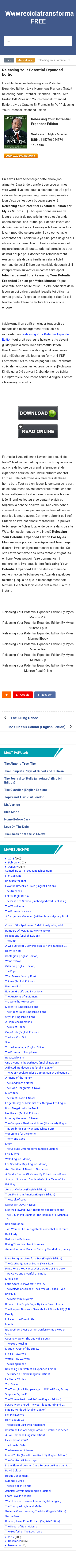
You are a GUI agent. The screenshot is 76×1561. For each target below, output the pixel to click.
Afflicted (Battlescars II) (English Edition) (29, 1067)
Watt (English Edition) (18, 1159)
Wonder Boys (13, 961)
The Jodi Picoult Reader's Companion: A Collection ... (37, 1072)
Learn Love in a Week (18, 1495)
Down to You (13, 950)
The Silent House (15, 1027)
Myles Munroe (25, 60)
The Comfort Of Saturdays (21, 1460)
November (15, 1545)
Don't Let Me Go (14, 1419)
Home (9, 60)
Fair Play (10, 1184)
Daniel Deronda (14, 1223)
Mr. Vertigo (12, 804)
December (14, 1541)
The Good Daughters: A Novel (23, 1088)
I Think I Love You (15, 1353)
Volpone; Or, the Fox (17, 1394)
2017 (11, 1537)
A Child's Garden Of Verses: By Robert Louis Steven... (37, 1174)
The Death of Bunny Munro (21, 1526)
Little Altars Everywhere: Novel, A (25, 1283)
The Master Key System (19, 1299)
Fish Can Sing (13, 875)
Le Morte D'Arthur (15, 1379)
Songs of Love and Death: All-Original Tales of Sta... (36, 1179)
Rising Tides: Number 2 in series (24, 1244)
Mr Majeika (11, 1278)
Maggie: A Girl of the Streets (22, 1348)
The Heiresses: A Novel (19, 1450)
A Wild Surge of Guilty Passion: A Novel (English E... (36, 945)
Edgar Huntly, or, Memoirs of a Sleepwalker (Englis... (36, 1103)
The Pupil (10, 971)
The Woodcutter (15, 906)
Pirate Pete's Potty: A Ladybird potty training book (35, 1268)
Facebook (45, 694)
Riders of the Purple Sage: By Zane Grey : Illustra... (35, 1304)
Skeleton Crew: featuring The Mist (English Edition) (35, 1511)
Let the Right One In (17, 896)
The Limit (10, 940)
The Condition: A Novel (19, 1082)
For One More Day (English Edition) (26, 1164)
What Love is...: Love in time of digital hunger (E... (34, 1501)
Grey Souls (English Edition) (22, 1032)
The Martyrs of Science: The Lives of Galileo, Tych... (36, 1288)
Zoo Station (12, 1384)
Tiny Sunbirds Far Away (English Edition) (29, 1128)
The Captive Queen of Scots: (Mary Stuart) (30, 1263)
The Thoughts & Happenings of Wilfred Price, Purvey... (37, 1389)
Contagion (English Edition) (21, 956)
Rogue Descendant (16, 1475)
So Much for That (15, 881)
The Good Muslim (16, 1343)
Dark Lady (11, 1234)
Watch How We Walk (17, 1359)
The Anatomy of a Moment (21, 996)
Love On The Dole (16, 826)
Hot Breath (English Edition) (22, 1113)
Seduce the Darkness (18, 1239)
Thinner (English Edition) (20, 981)
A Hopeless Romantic (18, 1021)
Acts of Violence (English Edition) (25, 1189)
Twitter (12, 702)
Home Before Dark (17, 819)
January (13, 866)
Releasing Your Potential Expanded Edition (31, 1369)
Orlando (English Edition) (20, 966)
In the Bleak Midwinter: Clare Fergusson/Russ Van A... (37, 1465)
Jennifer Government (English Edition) (28, 1490)
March (9, 1324)
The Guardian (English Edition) (25, 790)
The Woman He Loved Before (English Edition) (33, 1399)
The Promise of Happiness (21, 1052)
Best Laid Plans (14, 1057)
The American (13, 891)
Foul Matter (12, 1154)
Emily (8, 1143)
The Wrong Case (15, 1138)
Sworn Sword (13, 1516)
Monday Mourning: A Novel (21, 1118)
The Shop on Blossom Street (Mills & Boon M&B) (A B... (38, 1309)
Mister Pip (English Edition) (21, 1006)
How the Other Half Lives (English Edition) (30, 886)
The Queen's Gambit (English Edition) (36, 727)
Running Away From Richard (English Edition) (32, 1521)
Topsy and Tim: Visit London (24, 797)
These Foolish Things (18, 1485)
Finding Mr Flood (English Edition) (25, 1409)
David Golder (13, 1470)
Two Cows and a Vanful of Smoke (25, 1273)
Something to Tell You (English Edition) (28, 870)
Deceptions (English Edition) (22, 935)
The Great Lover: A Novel (20, 1098)
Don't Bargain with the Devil (21, 1108)
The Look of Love (15, 1199)
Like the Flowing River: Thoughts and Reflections (34, 1209)
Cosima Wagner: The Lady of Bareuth (27, 1338)
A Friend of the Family (18, 1077)
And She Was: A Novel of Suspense (26, 1169)
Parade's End (13, 986)
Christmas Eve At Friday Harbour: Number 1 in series (36, 1430)
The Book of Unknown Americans (25, 1424)
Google (24, 694)
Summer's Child (14, 1480)
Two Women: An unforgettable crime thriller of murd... (37, 1229)
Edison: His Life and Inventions (24, 991)
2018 (11, 858)
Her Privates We (14, 1414)
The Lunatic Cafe (15, 1445)
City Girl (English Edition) (20, 1016)
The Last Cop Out (15, 1037)
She (7, 1042)
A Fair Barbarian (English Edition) (25, 1435)
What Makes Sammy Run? (20, 976)
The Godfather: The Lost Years (23, 1531)
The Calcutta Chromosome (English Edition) (31, 1148)
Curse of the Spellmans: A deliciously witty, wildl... (35, 925)
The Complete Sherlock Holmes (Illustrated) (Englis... (37, 1123)
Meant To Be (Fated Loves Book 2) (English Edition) (36, 1455)
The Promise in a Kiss (18, 911)
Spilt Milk (10, 1293)
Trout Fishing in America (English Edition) (30, 1194)
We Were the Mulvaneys (19, 1001)
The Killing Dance (24, 718)
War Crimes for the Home (20, 1133)
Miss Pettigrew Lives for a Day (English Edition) (33, 1258)
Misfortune (12, 1093)
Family (9, 1314)
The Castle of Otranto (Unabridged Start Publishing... (36, 901)
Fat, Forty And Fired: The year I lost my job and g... (35, 1404)
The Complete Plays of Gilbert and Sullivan (34, 771)
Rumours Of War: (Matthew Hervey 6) (27, 930)
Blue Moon (11, 812)
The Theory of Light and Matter (23, 1506)
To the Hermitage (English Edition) (25, 1047)
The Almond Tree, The (20, 763)
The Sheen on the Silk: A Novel (25, 834)
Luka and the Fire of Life (19, 1319)
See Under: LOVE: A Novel (20, 1204)
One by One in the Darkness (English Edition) (32, 1062)
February (13, 862)
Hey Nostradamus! (16, 1440)
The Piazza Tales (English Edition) (25, 1011)
